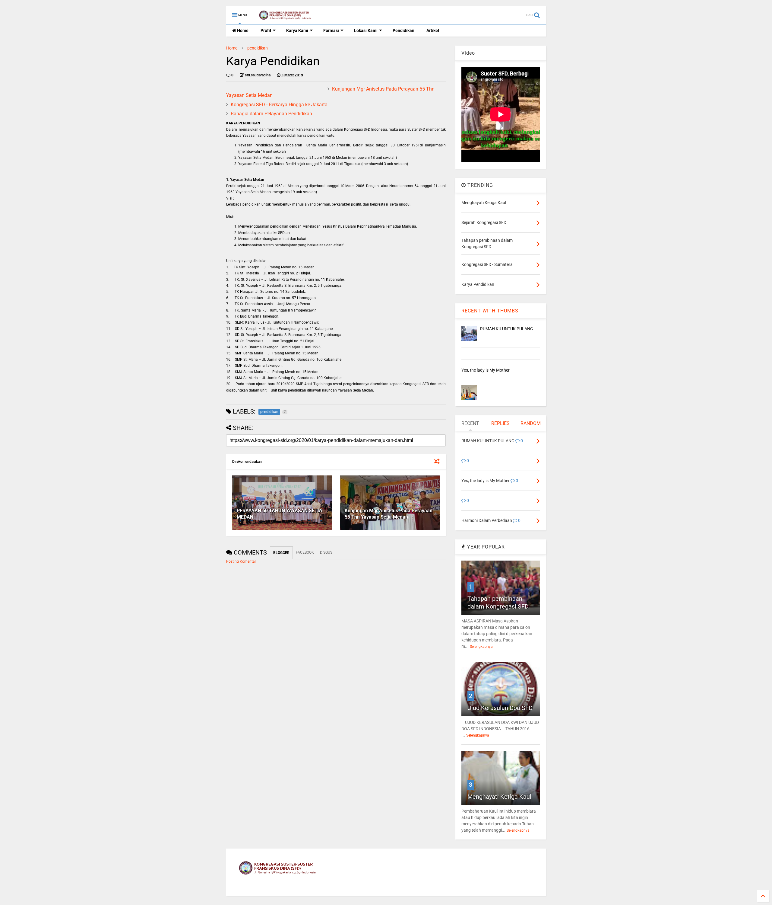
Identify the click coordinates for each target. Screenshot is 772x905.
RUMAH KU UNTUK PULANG (506, 328)
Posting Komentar (241, 561)
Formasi (331, 30)
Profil (266, 30)
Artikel (432, 30)
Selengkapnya (481, 646)
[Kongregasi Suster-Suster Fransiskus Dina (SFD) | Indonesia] (285, 16)
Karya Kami (297, 30)
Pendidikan (403, 30)
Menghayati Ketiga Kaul (499, 796)
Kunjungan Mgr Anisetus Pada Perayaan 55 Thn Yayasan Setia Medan (388, 514)
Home (242, 30)
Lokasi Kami (366, 30)
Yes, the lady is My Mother (485, 370)
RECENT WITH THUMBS (489, 311)
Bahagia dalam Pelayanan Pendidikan (271, 114)
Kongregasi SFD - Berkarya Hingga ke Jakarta (279, 104)
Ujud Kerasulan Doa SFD (500, 708)
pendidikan (257, 48)
